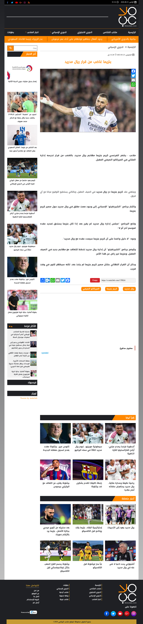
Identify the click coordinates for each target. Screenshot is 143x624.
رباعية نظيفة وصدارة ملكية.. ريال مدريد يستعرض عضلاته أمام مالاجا (121, 486)
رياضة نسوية (63, 595)
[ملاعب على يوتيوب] (16, 2)
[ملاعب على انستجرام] (25, 2)
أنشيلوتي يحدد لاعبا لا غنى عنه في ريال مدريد (121, 565)
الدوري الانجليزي (84, 32)
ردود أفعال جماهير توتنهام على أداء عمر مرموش (107, 39)
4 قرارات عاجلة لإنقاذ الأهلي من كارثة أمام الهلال (19, 354)
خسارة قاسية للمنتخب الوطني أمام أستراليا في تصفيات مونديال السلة (20, 334)
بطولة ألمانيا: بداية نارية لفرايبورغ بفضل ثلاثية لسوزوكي (22, 314)
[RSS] (29, 2)
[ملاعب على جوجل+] (21, 2)
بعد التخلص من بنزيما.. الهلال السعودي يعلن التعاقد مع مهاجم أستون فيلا (22, 149)
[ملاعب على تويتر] (12, 2)
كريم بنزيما (102, 155)
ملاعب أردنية (63, 592)
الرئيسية (132, 32)
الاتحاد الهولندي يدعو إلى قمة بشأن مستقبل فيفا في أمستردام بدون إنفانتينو (19, 345)
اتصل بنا (36, 596)
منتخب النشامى (110, 32)
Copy (94, 280)
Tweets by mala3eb (28, 398)
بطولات (65, 585)
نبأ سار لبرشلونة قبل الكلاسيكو (93, 565)
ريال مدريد (101, 192)
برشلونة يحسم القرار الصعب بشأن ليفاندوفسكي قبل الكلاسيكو (56, 567)
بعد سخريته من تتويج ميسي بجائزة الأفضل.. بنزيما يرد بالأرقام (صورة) (56, 531)
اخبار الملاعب (96, 599)
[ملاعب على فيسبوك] (8, 2)
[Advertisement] (88, 171)
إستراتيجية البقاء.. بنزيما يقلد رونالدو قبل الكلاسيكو (88, 529)
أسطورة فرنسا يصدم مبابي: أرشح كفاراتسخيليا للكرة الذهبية (121, 450)
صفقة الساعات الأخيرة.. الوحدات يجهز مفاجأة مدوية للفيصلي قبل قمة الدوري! (19, 364)
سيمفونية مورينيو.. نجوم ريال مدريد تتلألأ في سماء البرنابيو (88, 448)
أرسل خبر (36, 602)
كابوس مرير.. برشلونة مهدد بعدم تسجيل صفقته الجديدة (56, 448)
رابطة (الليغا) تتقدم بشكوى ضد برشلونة (89, 484)
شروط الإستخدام (33, 599)
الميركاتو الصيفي (113, 160)
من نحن (36, 590)
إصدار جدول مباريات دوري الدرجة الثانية (22, 81)
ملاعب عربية (64, 599)
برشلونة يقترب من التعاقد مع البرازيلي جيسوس (56, 484)
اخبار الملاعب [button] (32, 32)
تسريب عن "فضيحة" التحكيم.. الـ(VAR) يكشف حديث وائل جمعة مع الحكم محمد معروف (22, 118)
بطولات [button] (10, 32)
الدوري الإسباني (58, 32)
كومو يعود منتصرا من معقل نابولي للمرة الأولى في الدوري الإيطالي (22, 182)
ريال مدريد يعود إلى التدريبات (120, 528)
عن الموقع (35, 593)
